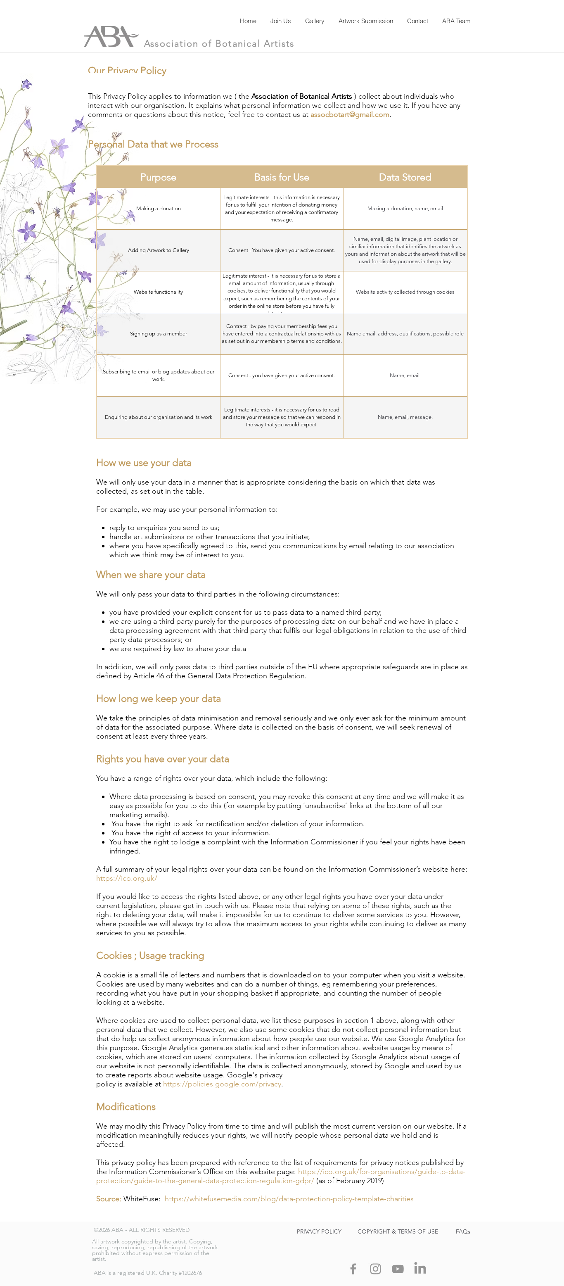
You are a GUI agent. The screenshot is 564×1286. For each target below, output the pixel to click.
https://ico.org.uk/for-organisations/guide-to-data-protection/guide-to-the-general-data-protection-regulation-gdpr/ (280, 1176)
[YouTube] (398, 1269)
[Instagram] (375, 1269)
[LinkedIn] (420, 1269)
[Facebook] (353, 1269)
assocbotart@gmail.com (349, 114)
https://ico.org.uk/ (126, 878)
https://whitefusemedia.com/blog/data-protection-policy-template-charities (289, 1198)
